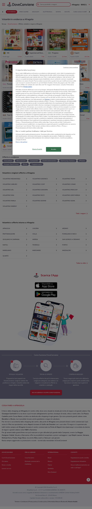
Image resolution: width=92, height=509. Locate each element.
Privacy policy (28, 87)
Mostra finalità (37, 149)
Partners (47, 99)
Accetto (53, 149)
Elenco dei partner (21, 142)
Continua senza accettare (70, 67)
